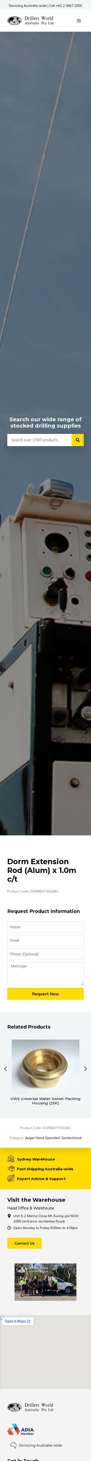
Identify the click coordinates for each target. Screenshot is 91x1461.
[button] (5, 1069)
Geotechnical (71, 1138)
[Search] (78, 440)
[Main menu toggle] (79, 21)
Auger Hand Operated (42, 1138)
